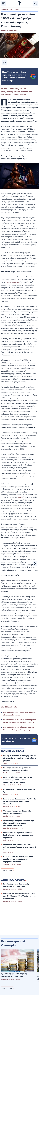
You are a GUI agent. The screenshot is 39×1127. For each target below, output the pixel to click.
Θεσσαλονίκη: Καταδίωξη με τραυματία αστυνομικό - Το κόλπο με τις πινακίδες (19, 721)
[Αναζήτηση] (35, 3)
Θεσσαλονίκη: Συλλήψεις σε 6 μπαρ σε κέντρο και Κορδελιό (19, 713)
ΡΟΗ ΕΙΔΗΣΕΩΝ (12, 751)
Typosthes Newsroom (9, 30)
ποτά (20, 497)
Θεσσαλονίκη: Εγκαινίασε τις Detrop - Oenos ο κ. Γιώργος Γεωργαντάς (19, 728)
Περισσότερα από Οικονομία (13, 943)
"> (14, 76)
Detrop (16, 282)
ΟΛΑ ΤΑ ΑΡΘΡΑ (7, 871)
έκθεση (10, 282)
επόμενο (35, 563)
